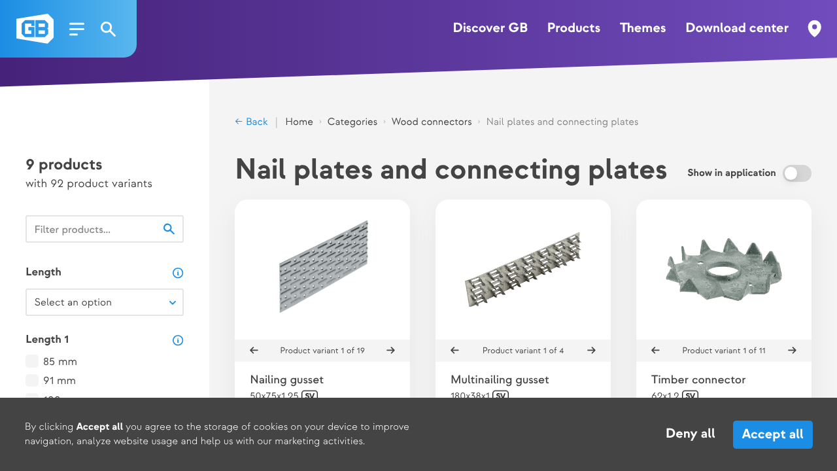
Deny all (690, 434)
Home (299, 122)
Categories (352, 122)
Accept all (772, 434)
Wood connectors (432, 122)
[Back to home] (35, 29)
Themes (643, 29)
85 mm (60, 362)
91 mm (59, 381)
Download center (737, 29)
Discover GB (490, 29)
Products (573, 29)
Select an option (72, 302)
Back (255, 122)
